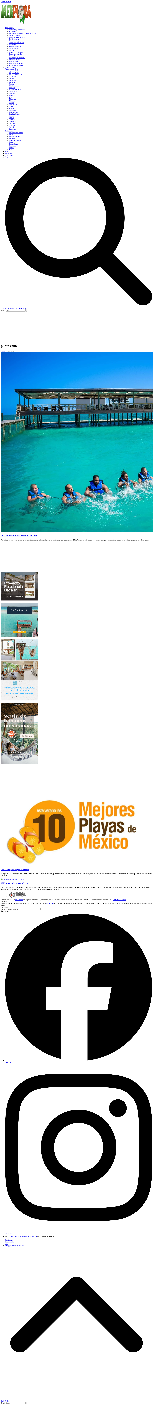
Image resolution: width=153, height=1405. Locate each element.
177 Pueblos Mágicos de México (14, 883)
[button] (13, 308)
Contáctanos (9, 1240)
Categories (4, 909)
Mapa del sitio (9, 1242)
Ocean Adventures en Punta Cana (19, 535)
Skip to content (6, 2)
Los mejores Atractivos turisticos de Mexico (22, 1236)
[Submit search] (26, 310)
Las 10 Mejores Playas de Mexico (15, 870)
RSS (6, 1244)
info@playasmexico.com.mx (14, 1245)
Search (3, 310)
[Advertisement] (76, 327)
